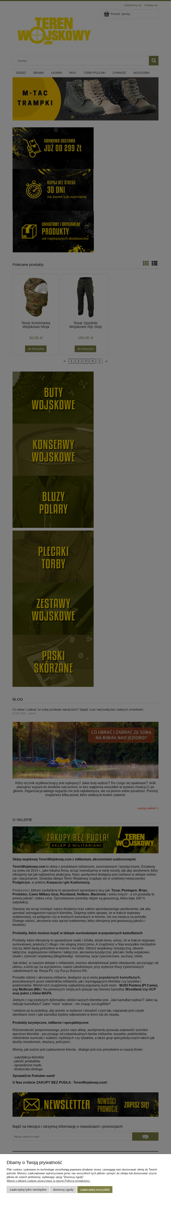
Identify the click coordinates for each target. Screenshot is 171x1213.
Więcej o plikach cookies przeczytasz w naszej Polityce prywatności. (49, 1180)
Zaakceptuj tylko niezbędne (28, 1189)
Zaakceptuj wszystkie (95, 1189)
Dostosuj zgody (63, 1189)
